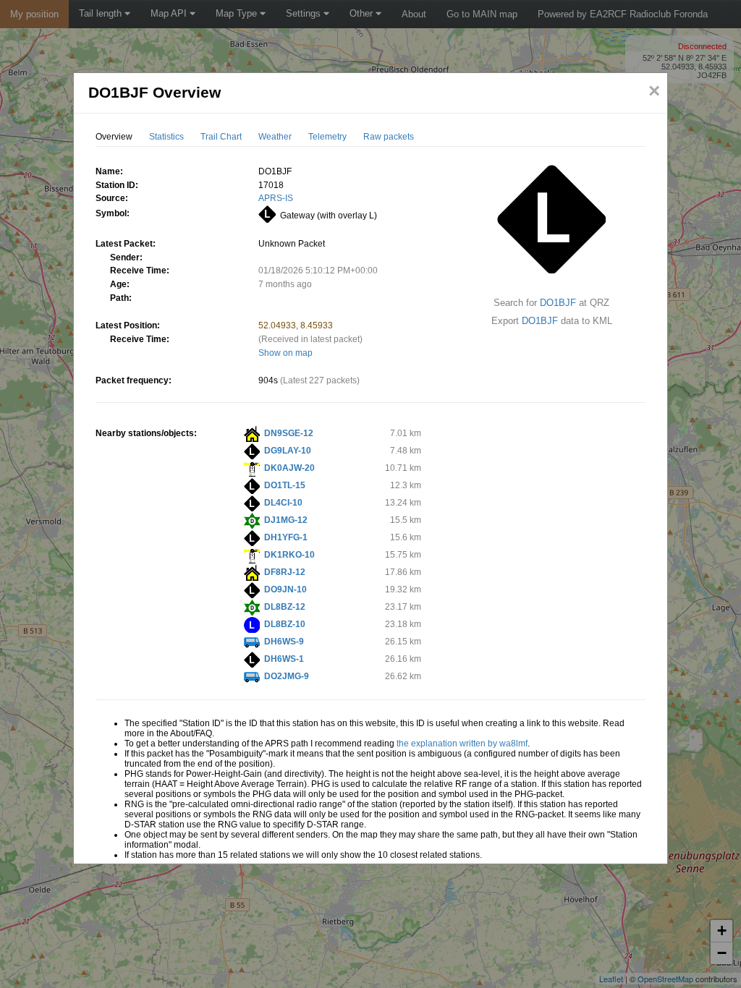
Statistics (166, 137)
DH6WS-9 (284, 641)
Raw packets (388, 137)
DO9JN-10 (285, 589)
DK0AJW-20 (289, 468)
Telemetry (327, 137)
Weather (275, 137)
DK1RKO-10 (289, 555)
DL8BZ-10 (284, 624)
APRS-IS (275, 198)
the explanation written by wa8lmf (462, 743)
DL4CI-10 (283, 503)
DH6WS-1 (284, 659)
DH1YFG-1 (286, 537)
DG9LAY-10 (287, 451)
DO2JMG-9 (286, 676)
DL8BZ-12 (284, 607)
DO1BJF (558, 302)
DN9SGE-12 (288, 433)
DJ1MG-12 (286, 520)
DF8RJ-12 (284, 572)
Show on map (285, 353)
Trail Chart (221, 137)
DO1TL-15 (284, 485)
